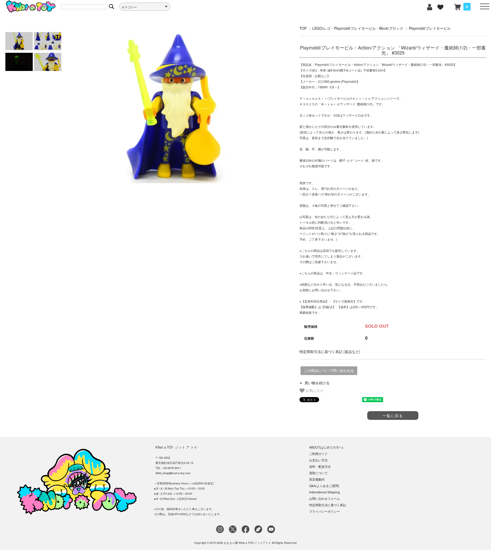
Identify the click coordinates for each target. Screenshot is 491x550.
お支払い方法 (318, 460)
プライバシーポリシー (324, 511)
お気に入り (314, 390)
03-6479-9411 (172, 468)
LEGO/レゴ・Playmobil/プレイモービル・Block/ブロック (357, 28)
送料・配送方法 (320, 466)
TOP (303, 28)
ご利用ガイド (318, 453)
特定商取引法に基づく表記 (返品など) (329, 351)
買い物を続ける (317, 382)
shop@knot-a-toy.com (176, 473)
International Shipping (324, 492)
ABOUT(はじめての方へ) (326, 447)
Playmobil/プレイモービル (430, 28)
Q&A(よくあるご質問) (324, 485)
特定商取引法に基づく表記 (327, 505)
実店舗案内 (317, 479)
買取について (318, 473)
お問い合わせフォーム (324, 498)
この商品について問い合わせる (329, 371)
